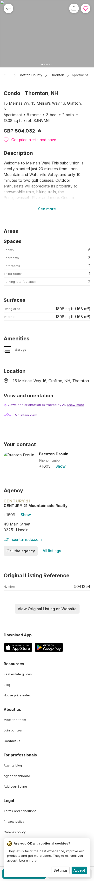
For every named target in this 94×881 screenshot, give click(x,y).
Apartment (80, 75)
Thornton (57, 75)
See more (47, 208)
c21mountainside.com (23, 539)
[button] (47, 33)
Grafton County (30, 75)
